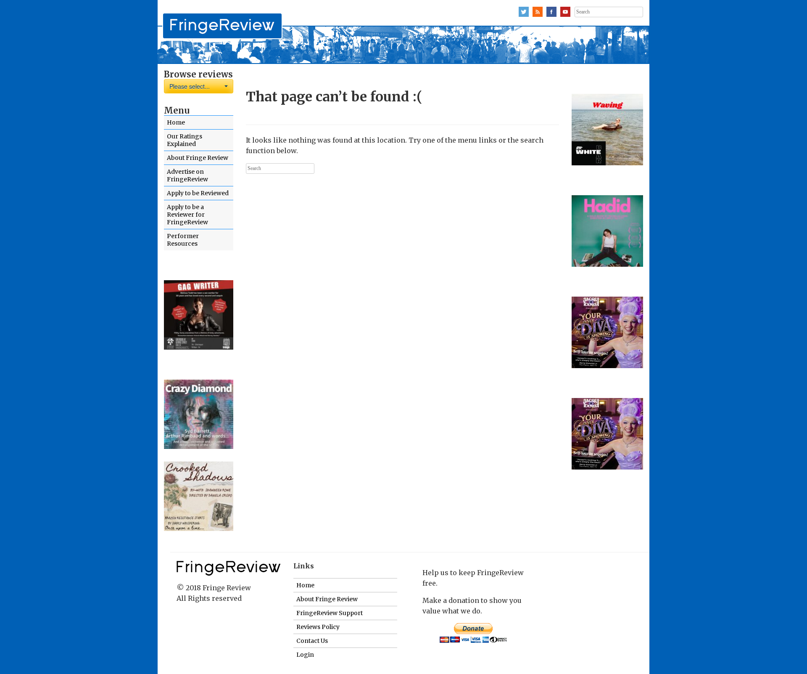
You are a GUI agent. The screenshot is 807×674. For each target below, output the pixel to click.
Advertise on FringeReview (187, 175)
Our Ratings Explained (184, 140)
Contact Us (312, 641)
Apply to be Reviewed (198, 193)
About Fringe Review (197, 158)
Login (305, 654)
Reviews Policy (318, 627)
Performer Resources (183, 239)
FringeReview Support (329, 613)
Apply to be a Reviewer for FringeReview (187, 214)
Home (176, 122)
